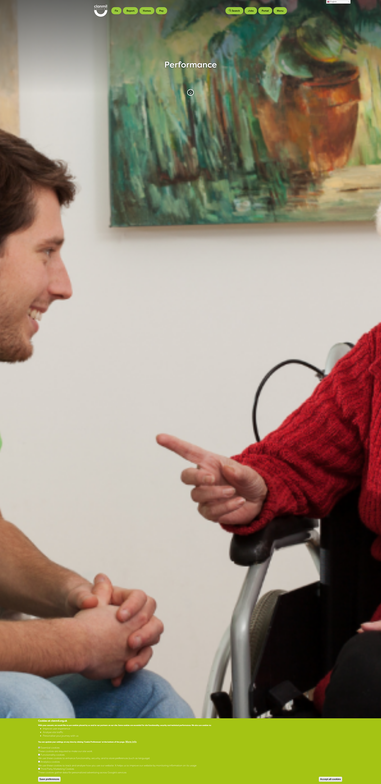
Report (131, 10)
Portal (265, 10)
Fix (116, 10)
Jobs (251, 10)
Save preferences (49, 779)
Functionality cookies (53, 754)
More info (131, 741)
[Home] (100, 11)
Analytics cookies (50, 761)
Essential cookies (50, 747)
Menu (280, 10)
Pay (161, 10)
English (333, 2)
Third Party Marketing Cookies (57, 768)
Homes (147, 10)
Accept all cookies (330, 779)
